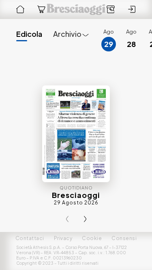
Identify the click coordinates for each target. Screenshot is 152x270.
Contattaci (29, 238)
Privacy (63, 238)
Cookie (92, 238)
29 (108, 44)
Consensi (124, 238)
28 (131, 44)
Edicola (29, 33)
